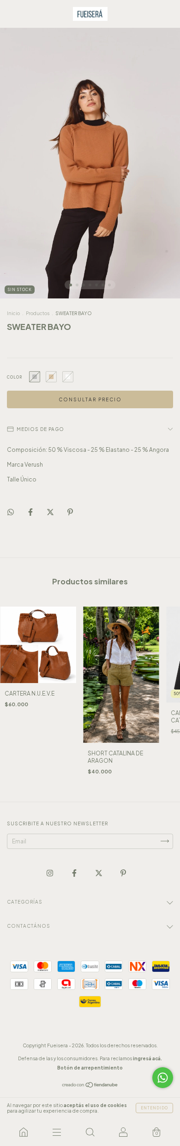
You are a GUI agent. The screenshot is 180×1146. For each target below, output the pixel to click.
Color (14, 377)
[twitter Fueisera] (99, 872)
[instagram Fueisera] (50, 872)
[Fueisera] (23, 1132)
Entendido (154, 1108)
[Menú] (56, 1132)
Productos (37, 313)
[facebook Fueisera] (75, 872)
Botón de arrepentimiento (90, 1067)
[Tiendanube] (90, 1085)
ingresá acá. (147, 1058)
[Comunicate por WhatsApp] (162, 1077)
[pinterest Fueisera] (123, 872)
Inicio (13, 313)
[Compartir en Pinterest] (70, 512)
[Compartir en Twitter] (51, 512)
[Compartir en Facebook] (31, 512)
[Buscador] (90, 1132)
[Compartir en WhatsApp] (10, 512)
